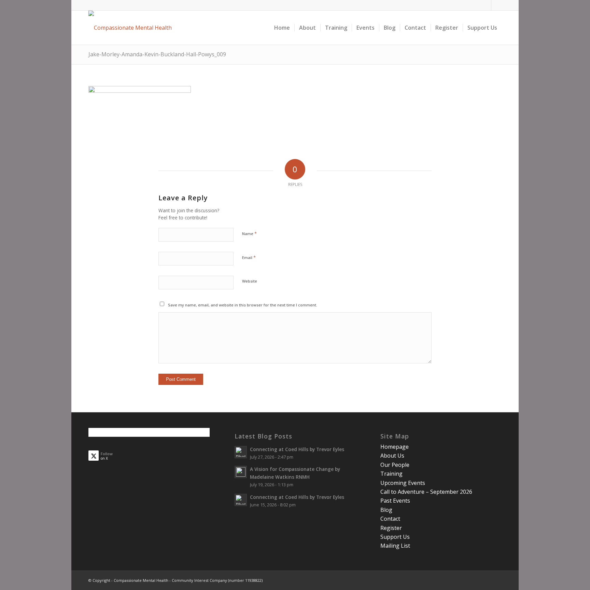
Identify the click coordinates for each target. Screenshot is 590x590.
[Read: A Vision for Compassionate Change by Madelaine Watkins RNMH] (241, 472)
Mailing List (395, 545)
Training (391, 473)
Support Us (395, 537)
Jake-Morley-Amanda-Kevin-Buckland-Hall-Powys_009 (157, 54)
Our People (394, 465)
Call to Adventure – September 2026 (426, 491)
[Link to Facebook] (486, 5)
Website (249, 281)
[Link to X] (496, 5)
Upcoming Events (402, 483)
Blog (386, 510)
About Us (392, 455)
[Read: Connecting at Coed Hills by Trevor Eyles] (241, 452)
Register (391, 528)
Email (249, 257)
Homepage (394, 446)
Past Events (395, 500)
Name (249, 233)
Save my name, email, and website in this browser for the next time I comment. (242, 304)
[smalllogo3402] (130, 28)
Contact (390, 518)
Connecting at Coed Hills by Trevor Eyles (297, 449)
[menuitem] (282, 28)
